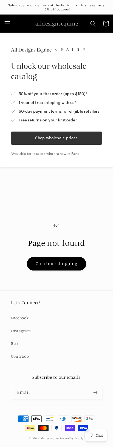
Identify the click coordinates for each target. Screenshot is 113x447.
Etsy (15, 343)
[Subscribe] (95, 392)
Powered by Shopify (72, 438)
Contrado (20, 356)
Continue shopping (57, 263)
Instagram (21, 330)
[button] (7, 23)
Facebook (20, 317)
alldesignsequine (48, 438)
